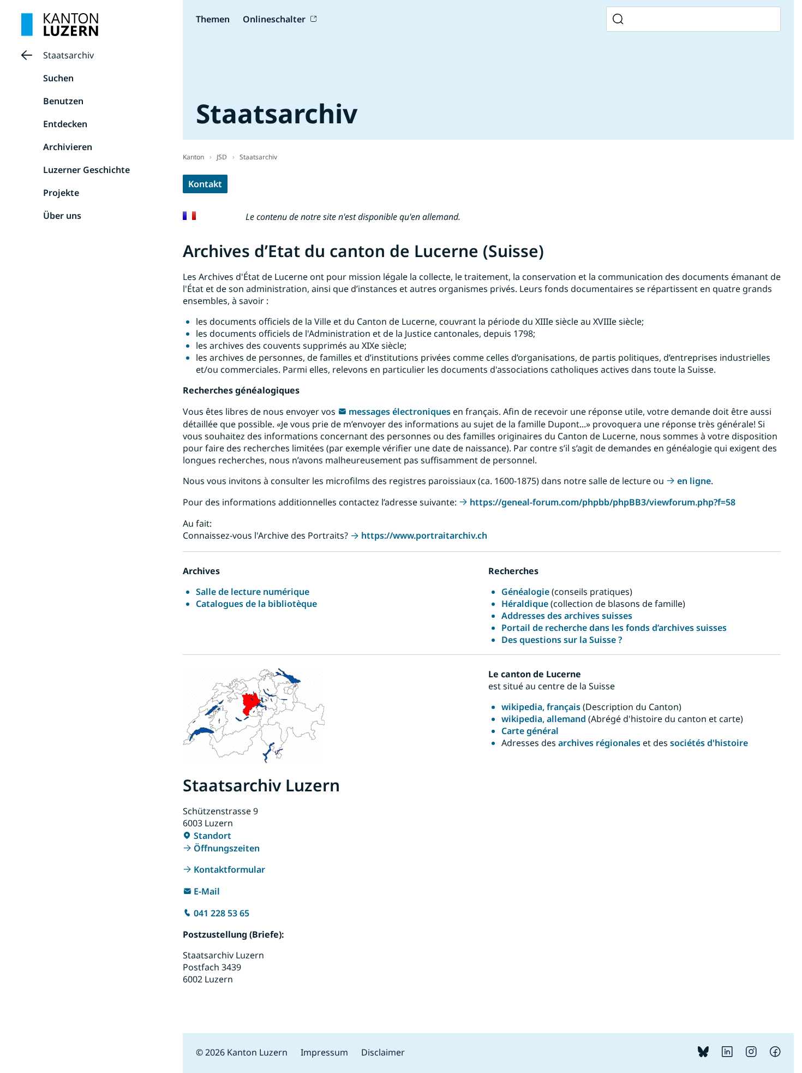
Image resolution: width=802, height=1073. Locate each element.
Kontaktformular (229, 869)
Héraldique (524, 604)
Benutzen (63, 101)
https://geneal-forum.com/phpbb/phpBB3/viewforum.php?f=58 (602, 502)
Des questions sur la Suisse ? (561, 640)
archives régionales (599, 743)
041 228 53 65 (221, 913)
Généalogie (525, 592)
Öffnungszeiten (227, 848)
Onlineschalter (274, 19)
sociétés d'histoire (709, 743)
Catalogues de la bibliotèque (256, 604)
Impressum (324, 1052)
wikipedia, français (540, 707)
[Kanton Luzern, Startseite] (59, 24)
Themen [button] (213, 19)
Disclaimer (383, 1052)
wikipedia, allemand (543, 719)
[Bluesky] (703, 1054)
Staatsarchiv (68, 55)
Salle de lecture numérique (252, 592)
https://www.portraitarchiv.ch (424, 535)
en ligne (694, 481)
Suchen (58, 78)
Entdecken (65, 124)
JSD (222, 157)
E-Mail (207, 891)
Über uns (62, 216)
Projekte (61, 193)
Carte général (531, 731)
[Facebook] (775, 1054)
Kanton (193, 157)
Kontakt (205, 184)
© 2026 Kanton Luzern (242, 1052)
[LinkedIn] (727, 1054)
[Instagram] (751, 1054)
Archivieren (67, 147)
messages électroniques (400, 412)
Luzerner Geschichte (86, 170)
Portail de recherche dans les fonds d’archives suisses (614, 628)
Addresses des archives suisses (566, 616)
